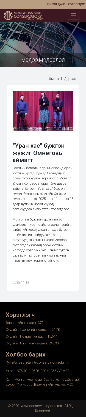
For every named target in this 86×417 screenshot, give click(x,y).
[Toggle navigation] (74, 15)
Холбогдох (76, 4)
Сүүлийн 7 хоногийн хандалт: (29, 330)
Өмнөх (54, 79)
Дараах (70, 79)
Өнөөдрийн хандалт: (22, 323)
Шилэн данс (56, 4)
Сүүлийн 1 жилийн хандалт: (27, 343)
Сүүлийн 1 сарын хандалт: (26, 336)
